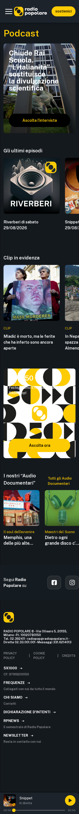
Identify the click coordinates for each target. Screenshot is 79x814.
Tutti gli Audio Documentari (60, 481)
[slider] (14, 810)
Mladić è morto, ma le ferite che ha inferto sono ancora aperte (29, 342)
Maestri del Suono (60, 532)
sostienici (63, 11)
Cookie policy (39, 656)
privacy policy (10, 656)
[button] (9, 11)
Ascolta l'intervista (39, 120)
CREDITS (68, 655)
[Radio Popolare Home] (30, 11)
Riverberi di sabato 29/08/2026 (21, 225)
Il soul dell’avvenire (19, 532)
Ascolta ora (39, 445)
